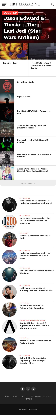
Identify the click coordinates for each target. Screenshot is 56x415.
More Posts (28, 183)
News (15, 397)
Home (7, 397)
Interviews (36, 397)
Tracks (29, 399)
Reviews (47, 397)
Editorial (24, 397)
